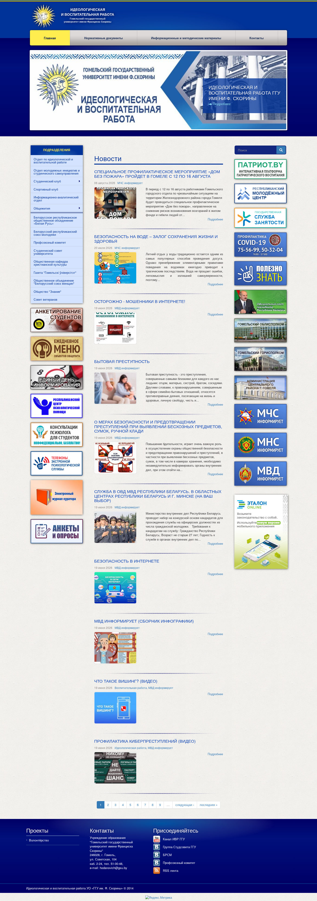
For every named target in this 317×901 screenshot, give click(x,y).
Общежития (40, 208)
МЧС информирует (130, 183)
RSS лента (170, 870)
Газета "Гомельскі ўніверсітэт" (55, 272)
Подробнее (222, 103)
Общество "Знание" (47, 291)
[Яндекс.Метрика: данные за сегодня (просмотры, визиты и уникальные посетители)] (158, 897)
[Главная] (45, 16)
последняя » (208, 804)
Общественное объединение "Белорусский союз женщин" (54, 282)
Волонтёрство (39, 840)
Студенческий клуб (46, 181)
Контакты (256, 38)
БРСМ (167, 855)
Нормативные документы (103, 38)
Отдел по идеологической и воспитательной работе (53, 160)
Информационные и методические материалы (186, 38)
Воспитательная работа (131, 688)
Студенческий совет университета (48, 252)
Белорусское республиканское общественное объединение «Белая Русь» (55, 220)
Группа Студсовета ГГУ (179, 847)
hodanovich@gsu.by (113, 868)
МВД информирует (127, 308)
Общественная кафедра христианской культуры (51, 263)
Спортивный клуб (46, 189)
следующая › (184, 804)
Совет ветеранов (45, 299)
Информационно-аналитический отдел (56, 198)
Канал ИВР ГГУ (174, 839)
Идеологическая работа (130, 748)
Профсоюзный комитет (50, 242)
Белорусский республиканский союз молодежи (55, 233)
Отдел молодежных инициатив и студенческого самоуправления (57, 171)
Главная (50, 38)
